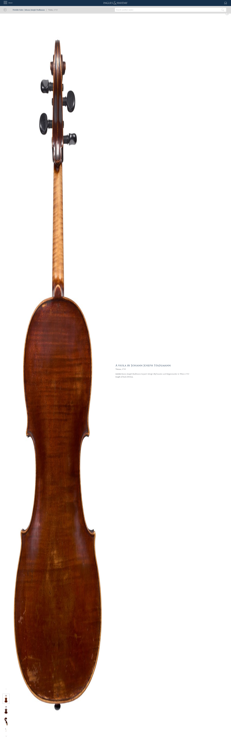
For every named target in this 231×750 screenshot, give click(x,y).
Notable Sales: (18, 9)
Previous (6, 689)
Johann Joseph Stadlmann (34, 9)
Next (6, 736)
